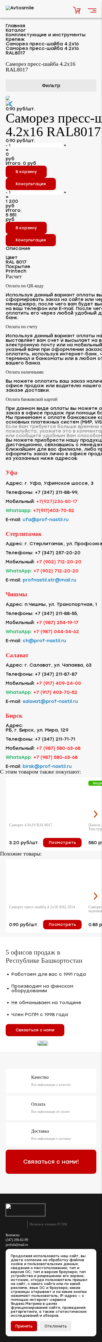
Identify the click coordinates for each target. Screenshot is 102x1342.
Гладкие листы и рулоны (36, 257)
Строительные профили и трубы (44, 233)
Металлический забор (34, 129)
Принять (24, 1326)
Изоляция (19, 199)
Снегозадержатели (30, 221)
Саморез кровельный (38, 166)
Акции (15, 270)
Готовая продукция (30, 244)
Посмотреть (62, 842)
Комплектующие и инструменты (44, 142)
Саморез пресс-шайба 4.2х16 (46, 176)
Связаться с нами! (51, 1161)
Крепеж (17, 155)
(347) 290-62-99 (17, 1240)
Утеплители (21, 210)
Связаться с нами (35, 1030)
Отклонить (55, 1326)
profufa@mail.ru (17, 1244)
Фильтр (51, 85)
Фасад (16, 116)
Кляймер (24, 187)
